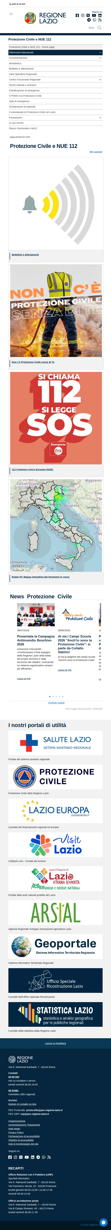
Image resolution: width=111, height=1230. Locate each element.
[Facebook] (77, 15)
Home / (13, 137)
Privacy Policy (16, 1132)
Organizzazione (16, 1121)
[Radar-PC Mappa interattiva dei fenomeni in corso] (56, 525)
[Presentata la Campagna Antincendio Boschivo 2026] (36, 614)
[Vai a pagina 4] (59, 696)
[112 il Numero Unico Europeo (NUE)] (56, 418)
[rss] (100, 20)
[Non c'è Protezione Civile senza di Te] (56, 310)
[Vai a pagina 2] (53, 696)
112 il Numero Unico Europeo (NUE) (33, 469)
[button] (100, 52)
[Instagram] (82, 15)
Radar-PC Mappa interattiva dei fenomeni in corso (40, 577)
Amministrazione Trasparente (24, 1125)
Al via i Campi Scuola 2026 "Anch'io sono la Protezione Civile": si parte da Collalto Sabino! (75, 644)
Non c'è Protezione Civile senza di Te (33, 362)
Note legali (14, 1128)
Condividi (97, 152)
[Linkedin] (100, 15)
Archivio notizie (56, 702)
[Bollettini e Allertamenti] (56, 203)
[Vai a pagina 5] (62, 696)
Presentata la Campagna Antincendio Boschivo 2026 (36, 640)
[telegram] (89, 20)
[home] (47, 18)
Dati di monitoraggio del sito (23, 1144)
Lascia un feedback (55, 1043)
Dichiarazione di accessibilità (24, 1136)
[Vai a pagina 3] (56, 696)
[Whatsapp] (94, 20)
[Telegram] (38, 1157)
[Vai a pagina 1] (49, 696)
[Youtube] (94, 15)
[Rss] (49, 1157)
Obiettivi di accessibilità (21, 1140)
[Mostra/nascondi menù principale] (12, 13)
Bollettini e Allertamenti (25, 254)
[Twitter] (88, 15)
